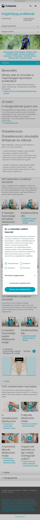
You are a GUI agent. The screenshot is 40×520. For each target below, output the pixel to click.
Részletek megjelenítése (14, 275)
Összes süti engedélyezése (20, 289)
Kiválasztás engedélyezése (20, 283)
